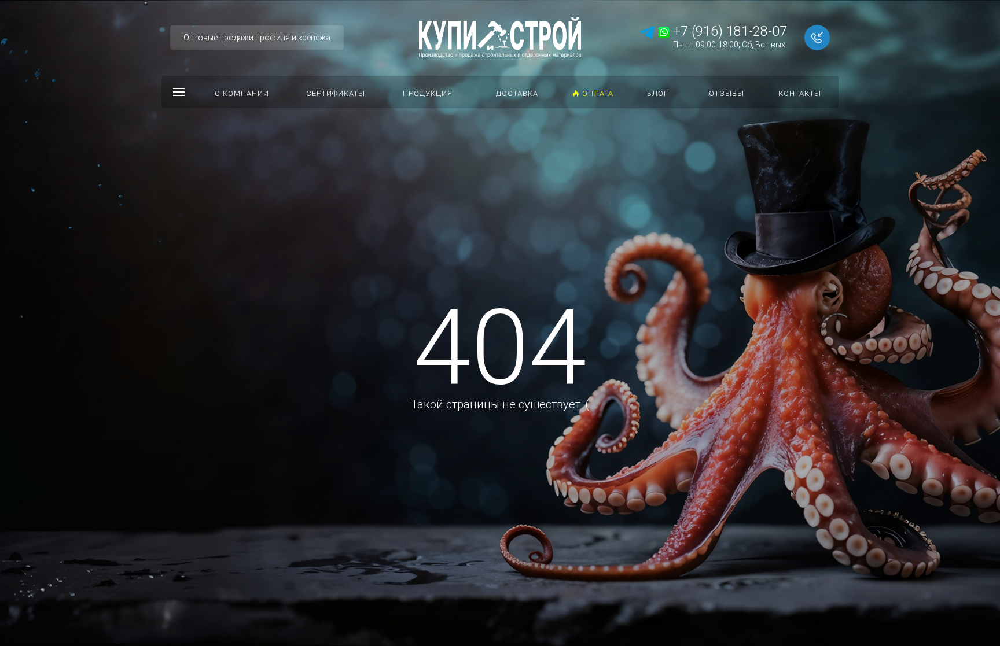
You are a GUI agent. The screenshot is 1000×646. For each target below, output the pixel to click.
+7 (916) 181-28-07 (728, 31)
